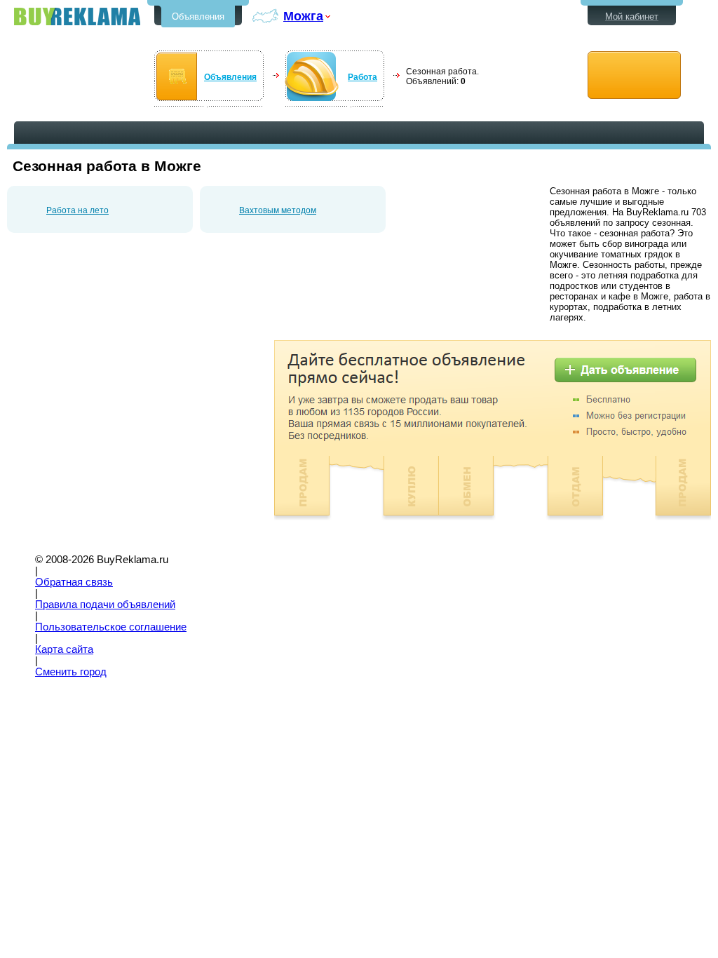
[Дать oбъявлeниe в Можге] (634, 75)
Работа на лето (77, 210)
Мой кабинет (631, 16)
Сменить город (71, 671)
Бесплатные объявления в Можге (77, 16)
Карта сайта (64, 649)
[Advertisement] (125, 438)
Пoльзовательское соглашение (111, 627)
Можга (303, 15)
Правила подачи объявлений (105, 604)
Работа (362, 77)
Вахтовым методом (277, 210)
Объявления (198, 16)
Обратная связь (74, 582)
